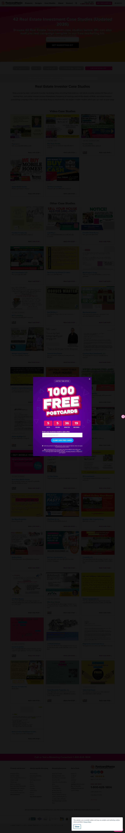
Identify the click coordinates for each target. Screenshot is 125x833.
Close (77, 827)
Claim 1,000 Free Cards (62, 440)
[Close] (90, 379)
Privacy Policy (87, 822)
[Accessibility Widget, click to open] (123, 416)
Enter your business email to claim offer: (56, 432)
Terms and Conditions (71, 450)
